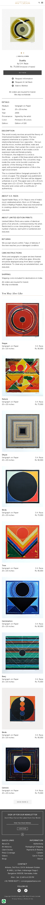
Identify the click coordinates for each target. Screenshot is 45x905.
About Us (5, 844)
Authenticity (38, 844)
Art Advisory (7, 847)
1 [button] (21, 53)
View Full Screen (23, 56)
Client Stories (7, 850)
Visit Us (40, 859)
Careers (40, 853)
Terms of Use (28, 899)
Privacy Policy (17, 899)
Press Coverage (8, 853)
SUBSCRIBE (22, 828)
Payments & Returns (35, 850)
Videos (5, 856)
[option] (22, 29)
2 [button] (23, 53)
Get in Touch (37, 856)
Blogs (4, 859)
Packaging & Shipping (34, 847)
